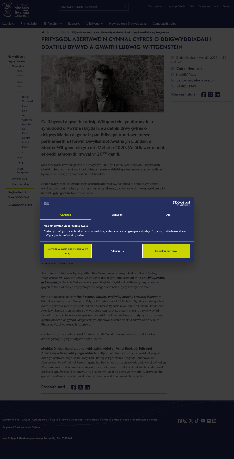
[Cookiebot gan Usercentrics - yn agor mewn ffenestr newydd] (175, 203)
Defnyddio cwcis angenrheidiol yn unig (67, 250)
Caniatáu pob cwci (166, 251)
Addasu (115, 251)
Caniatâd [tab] (65, 214)
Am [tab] (168, 214)
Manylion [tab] (117, 214)
